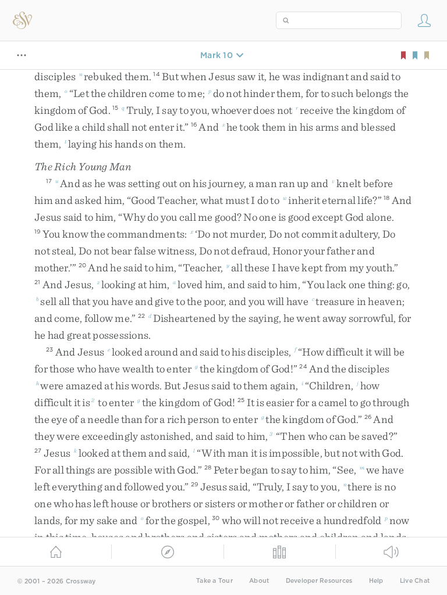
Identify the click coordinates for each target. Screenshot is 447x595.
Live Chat (415, 581)
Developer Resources (319, 581)
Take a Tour (214, 581)
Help (376, 581)
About (259, 581)
